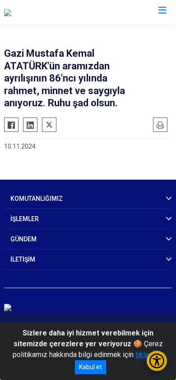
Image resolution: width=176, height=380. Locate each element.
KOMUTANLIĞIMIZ (36, 198)
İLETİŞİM (22, 259)
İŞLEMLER (24, 218)
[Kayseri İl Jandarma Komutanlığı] (54, 12)
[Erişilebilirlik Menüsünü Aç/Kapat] (157, 361)
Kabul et (90, 367)
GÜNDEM (23, 239)
